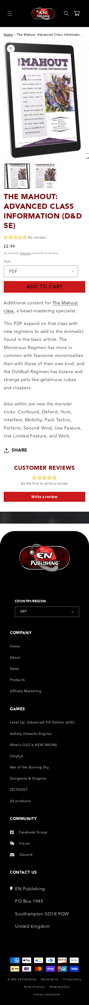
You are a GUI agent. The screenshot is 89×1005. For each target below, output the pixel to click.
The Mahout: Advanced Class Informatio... (50, 34)
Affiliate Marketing (25, 691)
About (15, 657)
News (14, 668)
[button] (9, 13)
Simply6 (16, 756)
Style (7, 261)
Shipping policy (59, 986)
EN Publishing (27, 979)
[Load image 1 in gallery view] (17, 176)
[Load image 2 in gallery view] (44, 176)
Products (17, 679)
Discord (26, 854)
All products (20, 801)
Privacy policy (72, 979)
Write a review (44, 496)
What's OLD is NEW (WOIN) (33, 745)
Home (8, 34)
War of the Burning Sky (29, 767)
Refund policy (49, 979)
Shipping (25, 253)
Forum (24, 843)
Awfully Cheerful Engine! (31, 733)
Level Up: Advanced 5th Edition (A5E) (42, 722)
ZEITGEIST (19, 789)
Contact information (46, 994)
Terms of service (34, 986)
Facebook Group (33, 832)
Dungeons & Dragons (28, 778)
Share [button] (19, 450)
